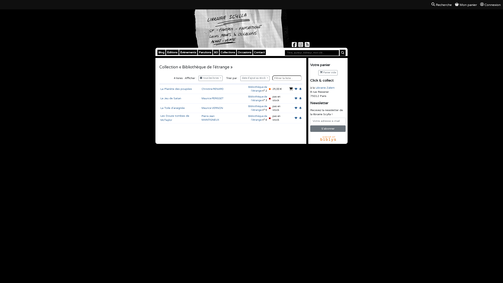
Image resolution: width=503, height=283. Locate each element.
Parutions (205, 52)
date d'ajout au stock (254, 78)
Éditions (172, 52)
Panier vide (329, 72)
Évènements (188, 52)
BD (216, 52)
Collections (228, 52)
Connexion (493, 5)
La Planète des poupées (176, 89)
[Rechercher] (343, 53)
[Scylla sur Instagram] (301, 45)
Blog (161, 52)
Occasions (245, 52)
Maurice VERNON (212, 108)
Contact (259, 52)
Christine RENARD (213, 89)
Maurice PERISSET (212, 98)
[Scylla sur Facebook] (294, 45)
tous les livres (210, 78)
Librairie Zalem (325, 87)
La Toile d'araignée (172, 108)
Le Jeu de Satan (170, 98)
